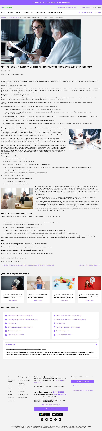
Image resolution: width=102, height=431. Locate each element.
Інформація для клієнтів (16, 335)
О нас (9, 391)
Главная (3, 17)
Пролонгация (22, 391)
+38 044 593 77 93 (60, 394)
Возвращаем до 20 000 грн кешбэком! (51, 3)
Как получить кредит (24, 377)
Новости (10, 385)
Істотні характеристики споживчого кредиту (23, 319)
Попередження (10, 344)
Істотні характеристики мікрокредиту (20, 315)
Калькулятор (12, 323)
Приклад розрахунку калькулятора (68, 327)
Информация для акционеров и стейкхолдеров (23, 396)
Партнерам (11, 401)
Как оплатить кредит (24, 380)
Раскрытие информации (21, 384)
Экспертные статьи (13, 17)
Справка (10, 388)
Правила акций (22, 388)
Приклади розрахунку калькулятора (20, 327)
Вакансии (11, 397)
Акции (10, 377)
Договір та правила (14, 331)
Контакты (10, 394)
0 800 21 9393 (86, 7)
